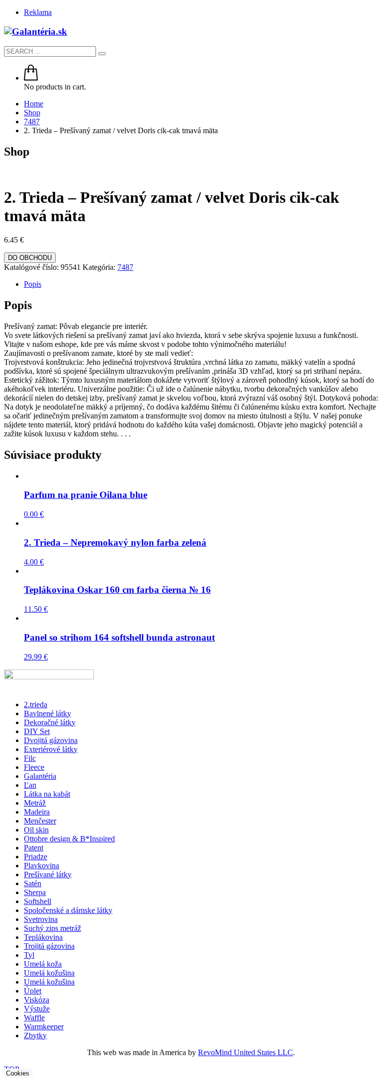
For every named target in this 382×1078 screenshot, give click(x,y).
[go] (102, 53)
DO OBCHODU (30, 257)
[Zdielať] (327, 11)
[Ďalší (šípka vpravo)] (364, 539)
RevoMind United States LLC (245, 1052)
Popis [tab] (32, 284)
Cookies (17, 1073)
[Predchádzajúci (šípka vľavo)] (17, 539)
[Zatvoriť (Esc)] (349, 11)
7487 (125, 267)
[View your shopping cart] (31, 78)
